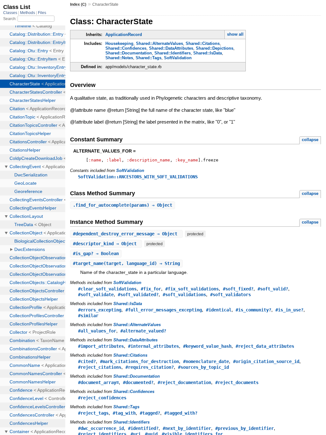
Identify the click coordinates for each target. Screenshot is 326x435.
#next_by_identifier (187, 428)
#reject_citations (99, 367)
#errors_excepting (99, 309)
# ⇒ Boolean (96, 253)
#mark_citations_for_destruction (139, 361)
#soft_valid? (273, 288)
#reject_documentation (184, 382)
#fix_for (151, 288)
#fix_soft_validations (192, 288)
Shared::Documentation (128, 53)
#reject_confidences (102, 397)
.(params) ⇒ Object (122, 205)
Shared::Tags (148, 57)
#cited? (87, 361)
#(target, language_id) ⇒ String (126, 263)
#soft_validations (184, 294)
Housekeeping (119, 43)
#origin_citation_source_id (266, 361)
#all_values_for (97, 330)
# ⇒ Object (126, 233)
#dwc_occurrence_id (101, 428)
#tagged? (150, 413)
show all (235, 34)
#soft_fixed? (238, 288)
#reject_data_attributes (265, 346)
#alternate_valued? (143, 330)
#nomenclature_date (206, 361)
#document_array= (98, 382)
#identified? (143, 428)
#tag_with (124, 413)
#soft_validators (230, 294)
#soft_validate (96, 294)
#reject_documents (237, 382)
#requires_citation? (149, 367)
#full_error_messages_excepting (163, 309)
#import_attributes (101, 346)
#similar (88, 315)
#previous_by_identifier (244, 428)
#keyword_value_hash (207, 346)
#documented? (138, 382)
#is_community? (253, 309)
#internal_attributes (153, 346)
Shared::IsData (207, 53)
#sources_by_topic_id (203, 367)
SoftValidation (178, 57)
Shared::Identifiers (172, 53)
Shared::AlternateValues (159, 43)
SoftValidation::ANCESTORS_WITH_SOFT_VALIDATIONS (138, 176)
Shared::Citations (203, 43)
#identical (218, 309)
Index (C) (78, 4)
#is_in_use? (289, 309)
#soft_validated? (138, 294)
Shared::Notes (119, 57)
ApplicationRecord (123, 34)
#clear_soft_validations (107, 288)
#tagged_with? (180, 413)
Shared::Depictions (214, 48)
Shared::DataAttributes (171, 48)
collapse (310, 139)
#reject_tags (93, 413)
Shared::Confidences (125, 48)
